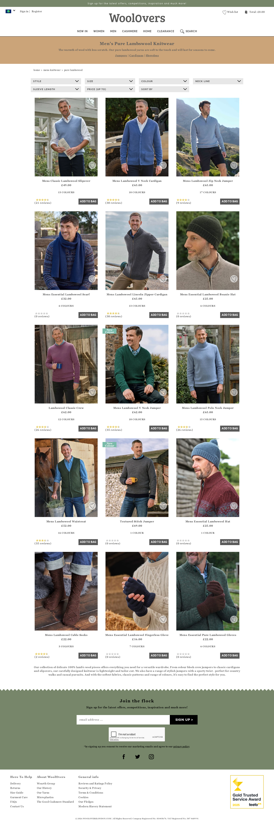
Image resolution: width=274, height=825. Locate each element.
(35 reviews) (113, 429)
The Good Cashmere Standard (55, 801)
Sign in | (25, 11)
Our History (44, 787)
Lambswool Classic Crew (66, 407)
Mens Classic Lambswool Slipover (66, 180)
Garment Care (19, 797)
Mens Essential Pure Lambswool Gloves (207, 634)
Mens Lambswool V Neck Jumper (137, 407)
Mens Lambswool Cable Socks (66, 634)
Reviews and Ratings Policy (95, 783)
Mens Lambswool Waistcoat (66, 521)
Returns (15, 787)
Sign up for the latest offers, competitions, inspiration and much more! (137, 3)
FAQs (13, 801)
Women (99, 31)
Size (90, 81)
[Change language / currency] (10, 12)
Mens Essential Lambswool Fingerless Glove (137, 634)
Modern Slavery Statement (95, 806)
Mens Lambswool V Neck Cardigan (137, 180)
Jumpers (121, 55)
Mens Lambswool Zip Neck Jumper (208, 180)
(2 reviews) (42, 656)
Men (113, 31)
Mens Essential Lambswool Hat (207, 521)
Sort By (147, 89)
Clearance (165, 31)
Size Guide (16, 792)
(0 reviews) (42, 316)
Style (37, 81)
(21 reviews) (42, 202)
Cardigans (136, 55)
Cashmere (130, 31)
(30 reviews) (113, 202)
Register (37, 11)
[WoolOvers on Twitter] (137, 756)
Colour (147, 81)
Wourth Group (46, 783)
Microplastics (45, 797)
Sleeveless (152, 55)
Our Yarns (43, 792)
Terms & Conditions (90, 792)
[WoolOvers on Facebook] (123, 756)
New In (82, 31)
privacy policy (181, 746)
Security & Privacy (89, 787)
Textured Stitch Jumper (137, 521)
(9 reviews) (183, 202)
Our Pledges (86, 801)
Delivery (15, 783)
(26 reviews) (42, 429)
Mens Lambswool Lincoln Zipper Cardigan (137, 294)
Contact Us (17, 806)
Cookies (83, 797)
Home (147, 31)
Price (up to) (96, 89)
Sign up (182, 719)
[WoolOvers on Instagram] (151, 756)
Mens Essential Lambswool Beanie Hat (208, 294)
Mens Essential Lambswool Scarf (66, 294)
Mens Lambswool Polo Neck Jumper (208, 407)
